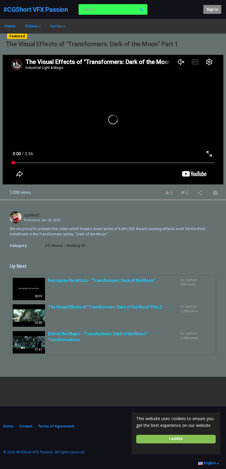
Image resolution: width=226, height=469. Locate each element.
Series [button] (56, 26)
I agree (176, 438)
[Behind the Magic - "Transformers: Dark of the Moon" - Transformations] (29, 342)
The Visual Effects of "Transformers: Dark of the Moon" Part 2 (105, 307)
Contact (25, 426)
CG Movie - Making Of (65, 245)
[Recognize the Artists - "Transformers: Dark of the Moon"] (29, 289)
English (210, 463)
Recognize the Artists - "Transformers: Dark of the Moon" (101, 280)
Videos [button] (31, 26)
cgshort (31, 215)
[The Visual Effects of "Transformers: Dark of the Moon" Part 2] (29, 315)
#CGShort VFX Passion (35, 9)
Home (10, 26)
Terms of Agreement (56, 426)
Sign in (212, 9)
